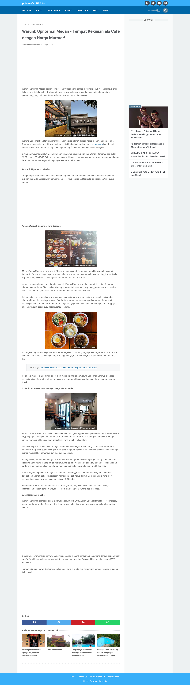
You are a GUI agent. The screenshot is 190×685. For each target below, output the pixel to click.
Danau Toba (82, 10)
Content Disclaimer (111, 677)
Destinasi (26, 10)
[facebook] (147, 3)
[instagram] (165, 3)
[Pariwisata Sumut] (35, 3)
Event (106, 10)
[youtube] (159, 3)
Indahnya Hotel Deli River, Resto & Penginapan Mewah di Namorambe (107, 652)
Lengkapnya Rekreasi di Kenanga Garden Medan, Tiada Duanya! (82, 652)
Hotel (39, 10)
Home (73, 677)
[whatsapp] (107, 622)
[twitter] (153, 3)
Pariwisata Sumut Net (98, 681)
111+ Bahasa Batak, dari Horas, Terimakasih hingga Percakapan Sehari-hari (146, 134)
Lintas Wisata (53, 10)
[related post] (33, 640)
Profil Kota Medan (54, 650)
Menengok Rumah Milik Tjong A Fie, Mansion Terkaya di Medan (31, 652)
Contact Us (82, 677)
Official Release (96, 677)
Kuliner (68, 10)
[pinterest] (83, 622)
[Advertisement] (71, 67)
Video (95, 10)
